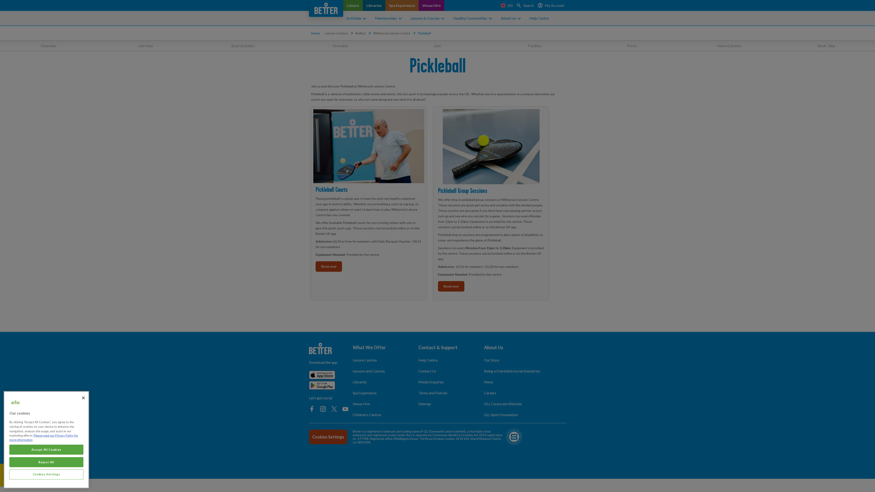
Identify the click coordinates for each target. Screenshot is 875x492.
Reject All (46, 462)
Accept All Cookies (46, 449)
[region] (46, 439)
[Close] (83, 398)
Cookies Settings (46, 474)
